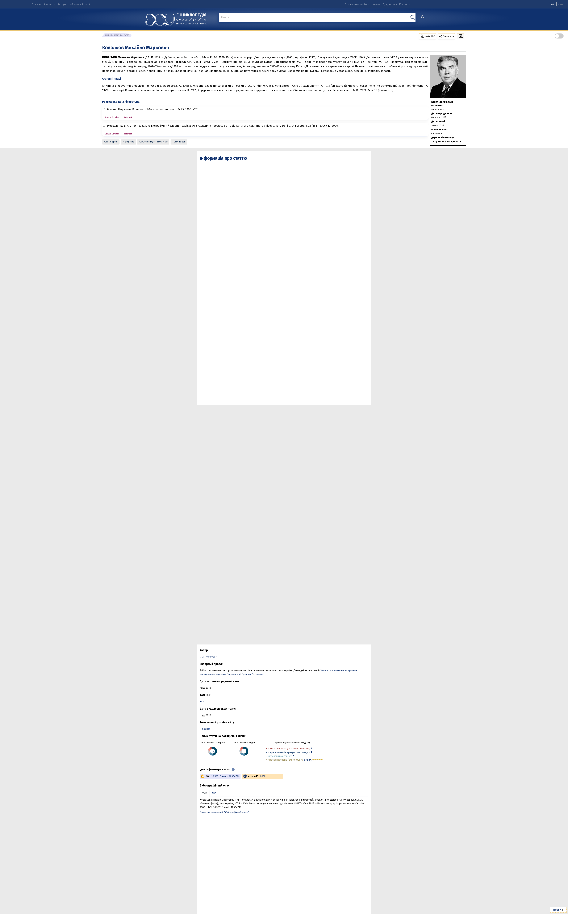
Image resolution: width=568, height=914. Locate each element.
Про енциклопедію (356, 4)
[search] (422, 17)
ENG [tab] (214, 793)
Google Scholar (112, 117)
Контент (48, 4)
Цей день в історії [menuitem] (79, 4)
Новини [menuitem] (376, 4)
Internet (128, 117)
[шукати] (412, 17)
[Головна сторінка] (160, 18)
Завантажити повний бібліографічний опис (223, 812)
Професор (129, 142)
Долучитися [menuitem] (390, 4)
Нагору (557, 909)
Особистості (179, 142)
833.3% (313, 759)
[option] (560, 4)
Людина (204, 728)
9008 (263, 776)
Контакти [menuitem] (404, 4)
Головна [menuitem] (36, 4)
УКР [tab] (204, 793)
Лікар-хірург (111, 142)
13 (201, 701)
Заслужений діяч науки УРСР (154, 142)
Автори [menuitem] (62, 4)
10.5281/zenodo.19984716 (225, 776)
